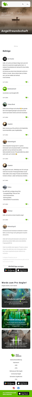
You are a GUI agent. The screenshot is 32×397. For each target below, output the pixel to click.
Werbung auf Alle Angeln (16, 371)
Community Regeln (16, 374)
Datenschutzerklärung (16, 359)
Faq (16, 379)
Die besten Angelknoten (16, 376)
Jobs (16, 368)
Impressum (16, 362)
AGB (16, 365)
